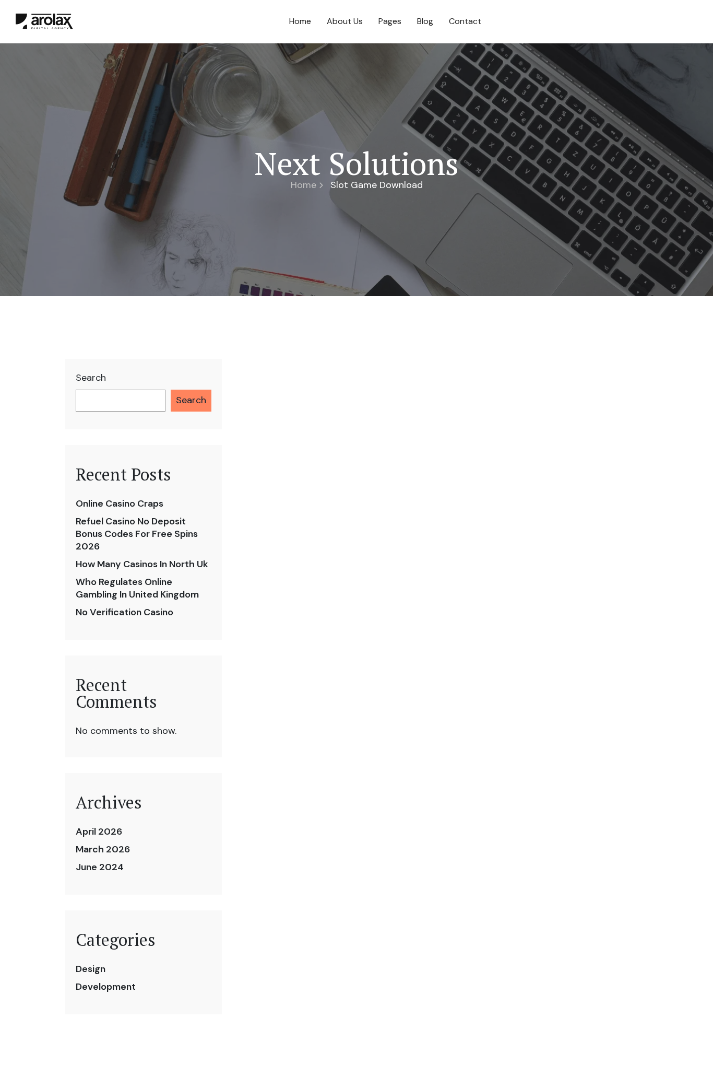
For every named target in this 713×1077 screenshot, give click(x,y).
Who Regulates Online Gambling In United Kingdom (137, 588)
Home (300, 21)
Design (90, 969)
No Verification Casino (124, 612)
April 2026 (99, 831)
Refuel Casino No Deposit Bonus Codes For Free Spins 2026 (137, 534)
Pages (389, 21)
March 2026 (103, 849)
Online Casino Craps (119, 503)
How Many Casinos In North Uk (142, 564)
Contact (465, 21)
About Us (345, 21)
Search (91, 378)
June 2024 (100, 867)
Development (106, 986)
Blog (425, 21)
